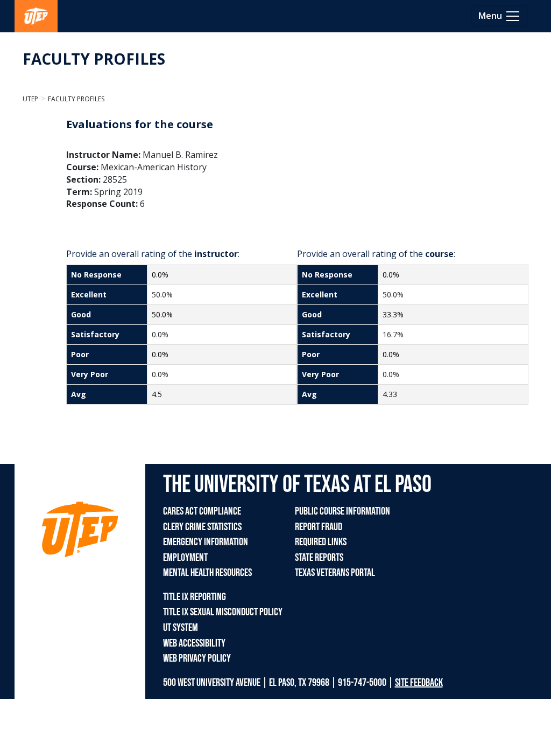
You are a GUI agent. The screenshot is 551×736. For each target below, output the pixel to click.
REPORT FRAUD (318, 526)
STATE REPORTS (319, 557)
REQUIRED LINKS (321, 542)
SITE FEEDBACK (419, 682)
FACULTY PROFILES (94, 58)
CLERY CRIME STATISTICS (202, 526)
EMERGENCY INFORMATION (205, 542)
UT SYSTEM (180, 627)
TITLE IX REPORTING (194, 597)
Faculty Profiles (76, 98)
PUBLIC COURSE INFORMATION (342, 511)
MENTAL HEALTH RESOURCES (207, 572)
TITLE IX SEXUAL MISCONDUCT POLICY (222, 612)
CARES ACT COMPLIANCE (202, 511)
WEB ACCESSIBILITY (194, 643)
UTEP (30, 98)
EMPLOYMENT (185, 557)
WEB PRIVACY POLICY (197, 658)
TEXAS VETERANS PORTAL (335, 572)
